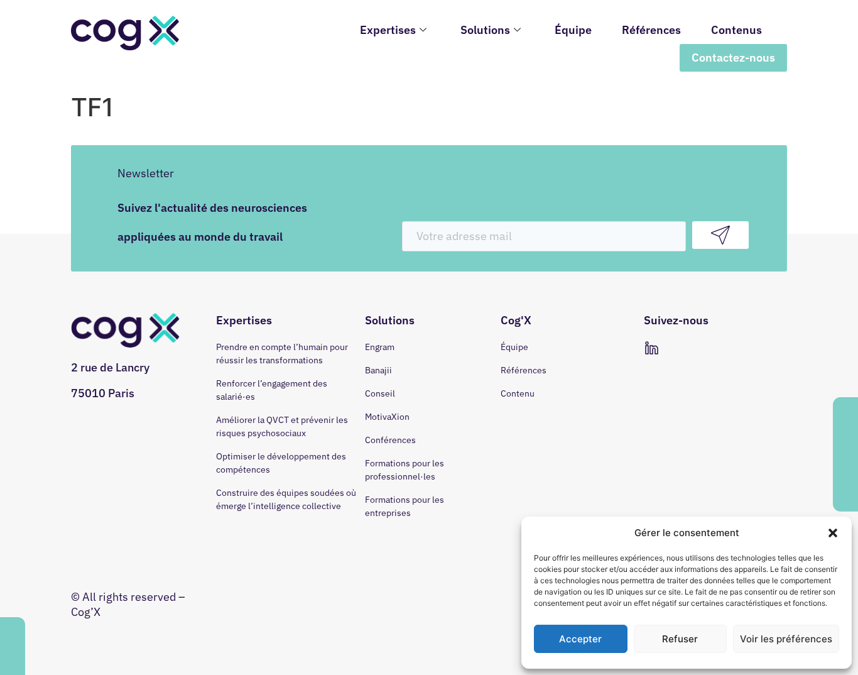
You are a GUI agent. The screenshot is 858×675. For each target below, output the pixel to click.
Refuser (680, 639)
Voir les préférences (786, 639)
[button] (833, 533)
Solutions (485, 30)
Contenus (736, 30)
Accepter (580, 639)
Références (651, 30)
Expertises (388, 30)
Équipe (573, 30)
